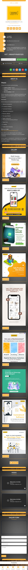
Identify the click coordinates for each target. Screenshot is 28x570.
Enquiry (6, 179)
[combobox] (2, 59)
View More (14, 462)
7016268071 (9, 36)
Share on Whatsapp (22, 59)
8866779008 (9, 37)
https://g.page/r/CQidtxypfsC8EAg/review (9, 130)
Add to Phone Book (8, 63)
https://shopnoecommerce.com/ (13, 41)
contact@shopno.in (11, 44)
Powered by (14, 562)
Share (21, 63)
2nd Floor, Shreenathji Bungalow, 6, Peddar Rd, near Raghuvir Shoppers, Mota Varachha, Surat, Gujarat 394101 (16, 49)
